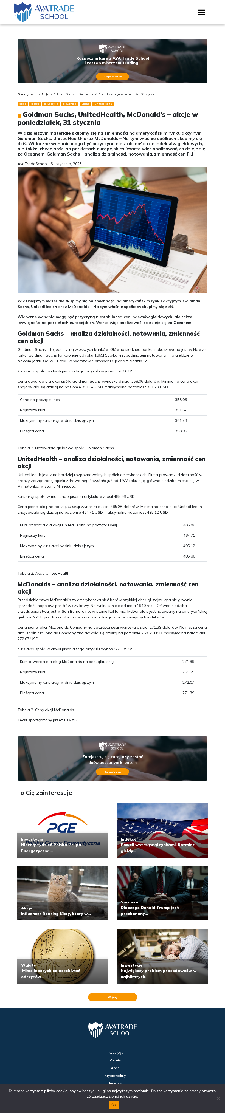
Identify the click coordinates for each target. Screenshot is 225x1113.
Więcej (112, 997)
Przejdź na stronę (112, 76)
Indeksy (128, 839)
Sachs (85, 104)
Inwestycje (32, 839)
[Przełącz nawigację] (201, 14)
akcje (22, 104)
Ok (113, 1105)
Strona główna (27, 94)
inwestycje (51, 104)
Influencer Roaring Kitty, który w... (56, 913)
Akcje (44, 94)
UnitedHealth (103, 104)
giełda (35, 104)
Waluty (28, 965)
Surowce (130, 902)
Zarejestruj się (113, 771)
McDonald (69, 104)
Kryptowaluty (115, 1076)
